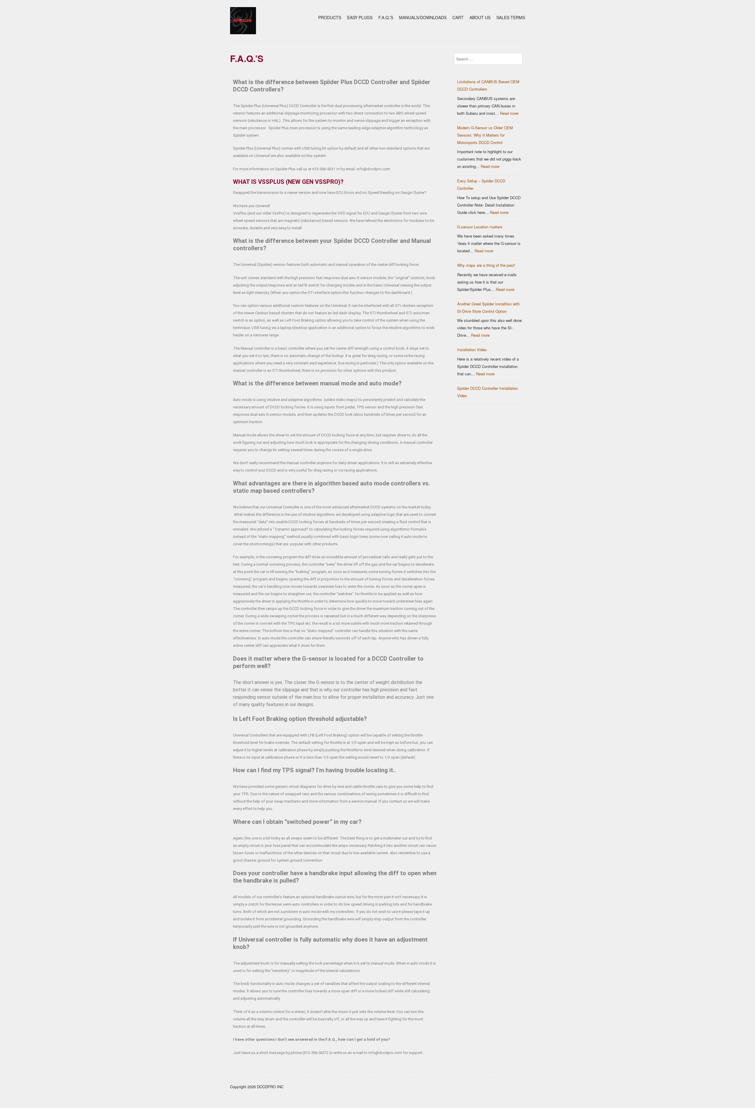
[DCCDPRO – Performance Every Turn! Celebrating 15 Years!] (243, 32)
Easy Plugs (359, 17)
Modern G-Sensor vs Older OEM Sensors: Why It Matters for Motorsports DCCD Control (485, 135)
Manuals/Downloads (423, 17)
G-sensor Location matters (480, 227)
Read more (509, 113)
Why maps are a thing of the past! (486, 265)
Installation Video (472, 349)
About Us (480, 17)
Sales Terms (510, 17)
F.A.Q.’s (385, 17)
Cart (458, 17)
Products (329, 17)
